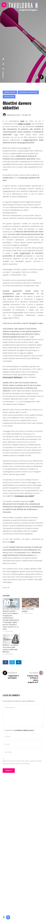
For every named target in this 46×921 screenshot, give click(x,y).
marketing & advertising (28, 92)
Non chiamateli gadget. (28, 610)
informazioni (8, 377)
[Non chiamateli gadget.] (30, 603)
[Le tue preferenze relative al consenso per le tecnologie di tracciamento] (4, 917)
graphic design (9, 92)
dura (12, 542)
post (22, 121)
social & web (9, 97)
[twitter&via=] (3, 64)
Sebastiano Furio (13, 115)
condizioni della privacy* (24, 730)
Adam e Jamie (24, 124)
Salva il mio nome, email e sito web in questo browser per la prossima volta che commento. (22, 762)
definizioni (18, 377)
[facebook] (3, 68)
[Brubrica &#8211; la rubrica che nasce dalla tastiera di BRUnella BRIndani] (11, 639)
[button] (8, 917)
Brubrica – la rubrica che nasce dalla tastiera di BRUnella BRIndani (10, 648)
